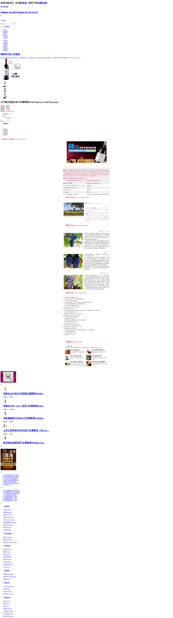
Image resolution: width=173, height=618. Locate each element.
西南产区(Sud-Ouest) (8, 524)
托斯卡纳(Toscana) (7, 549)
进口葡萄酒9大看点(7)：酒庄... (10, 500)
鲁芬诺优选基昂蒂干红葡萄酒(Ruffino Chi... (24, 442)
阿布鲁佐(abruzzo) (7, 559)
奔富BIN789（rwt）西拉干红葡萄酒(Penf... (23, 406)
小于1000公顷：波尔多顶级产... (10, 479)
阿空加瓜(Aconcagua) (8, 593)
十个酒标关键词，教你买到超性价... (11, 493)
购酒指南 (5, 50)
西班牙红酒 (7, 597)
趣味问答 (5, 49)
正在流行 (5, 40)
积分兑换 (5, 38)
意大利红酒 (7, 545)
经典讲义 (5, 46)
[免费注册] (42, 3)
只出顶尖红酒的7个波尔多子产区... (11, 483)
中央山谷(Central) (7, 591)
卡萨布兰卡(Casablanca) (8, 586)
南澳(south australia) (7, 539)
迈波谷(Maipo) (6, 588)
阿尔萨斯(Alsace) (7, 527)
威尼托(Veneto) (6, 554)
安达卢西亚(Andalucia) (8, 613)
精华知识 (5, 47)
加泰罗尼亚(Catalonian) (8, 616)
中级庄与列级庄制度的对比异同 (10, 477)
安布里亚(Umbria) (7, 556)
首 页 (4, 29)
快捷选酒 (5, 32)
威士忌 (4, 33)
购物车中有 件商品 (10, 54)
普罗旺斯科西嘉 (7, 529)
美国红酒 (6, 570)
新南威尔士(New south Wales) (10, 542)
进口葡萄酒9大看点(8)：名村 (10, 499)
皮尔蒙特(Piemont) (7, 561)
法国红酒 (5, 30)
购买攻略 (5, 44)
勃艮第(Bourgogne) (7, 512)
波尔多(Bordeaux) (33, 57)
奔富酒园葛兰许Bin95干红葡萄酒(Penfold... (23, 418)
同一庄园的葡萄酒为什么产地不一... (11, 475)
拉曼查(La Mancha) (7, 608)
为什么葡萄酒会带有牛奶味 (9, 494)
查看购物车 (5, 12)
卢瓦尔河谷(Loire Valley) (9, 519)
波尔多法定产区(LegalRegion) (45, 57)
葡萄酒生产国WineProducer (12, 57)
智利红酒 (6, 583)
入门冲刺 (5, 41)
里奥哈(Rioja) (6, 603)
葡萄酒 (6, 26)
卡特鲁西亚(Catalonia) (8, 611)
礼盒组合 (5, 36)
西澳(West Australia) (7, 537)
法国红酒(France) (24, 57)
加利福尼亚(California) (8, 574)
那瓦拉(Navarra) (7, 601)
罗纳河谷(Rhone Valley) (8, 517)
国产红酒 (5, 35)
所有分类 (27, 12)
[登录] (24, 3)
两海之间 (94, 207)
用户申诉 (34, 12)
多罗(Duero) (6, 606)
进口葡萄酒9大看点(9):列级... (10, 497)
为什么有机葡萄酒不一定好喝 (10, 496)
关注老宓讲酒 (4, 6)
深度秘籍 (5, 43)
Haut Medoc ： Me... (7, 484)
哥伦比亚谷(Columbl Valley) (9, 576)
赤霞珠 (87, 213)
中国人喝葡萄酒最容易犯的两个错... (11, 490)
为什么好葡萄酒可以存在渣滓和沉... (11, 492)
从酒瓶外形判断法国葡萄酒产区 (10, 480)
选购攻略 (21, 12)
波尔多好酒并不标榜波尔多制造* (11, 476)
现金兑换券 (13, 12)
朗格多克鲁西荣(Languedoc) (9, 522)
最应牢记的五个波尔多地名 (9, 482)
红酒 (9, 26)
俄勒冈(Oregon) (6, 579)
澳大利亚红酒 (8, 533)
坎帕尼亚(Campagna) (8, 564)
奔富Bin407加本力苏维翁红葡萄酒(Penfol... (23, 393)
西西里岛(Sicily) (7, 551)
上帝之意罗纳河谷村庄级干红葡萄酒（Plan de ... (26, 430)
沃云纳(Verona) (6, 566)
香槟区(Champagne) (7, 514)
